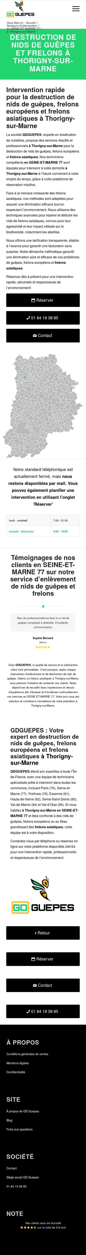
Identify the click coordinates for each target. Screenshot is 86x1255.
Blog (9, 1120)
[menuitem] (74, 8)
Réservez (13, 276)
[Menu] (74, 8)
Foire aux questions (19, 1129)
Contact (11, 1168)
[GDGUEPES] (35, 8)
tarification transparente (50, 240)
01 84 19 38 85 (16, 1186)
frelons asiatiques (31, 220)
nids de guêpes (39, 151)
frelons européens (65, 151)
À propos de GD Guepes (22, 1111)
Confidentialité (15, 1072)
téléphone (47, 840)
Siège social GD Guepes (22, 1177)
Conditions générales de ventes (27, 1054)
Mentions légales (17, 1063)
